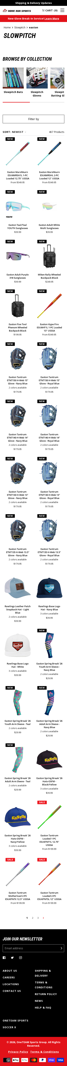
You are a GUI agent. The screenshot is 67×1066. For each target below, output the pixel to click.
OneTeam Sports (15, 1020)
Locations (11, 984)
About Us (10, 970)
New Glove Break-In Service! (33, 18)
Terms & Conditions (44, 985)
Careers (9, 977)
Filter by (33, 119)
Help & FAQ (43, 1007)
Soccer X (9, 1027)
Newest (18, 132)
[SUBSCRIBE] (58, 948)
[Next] (43, 918)
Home (7, 27)
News (39, 1001)
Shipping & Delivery (43, 973)
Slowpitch (19, 27)
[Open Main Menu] (62, 10)
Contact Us (12, 991)
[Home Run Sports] (17, 10)
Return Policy (46, 994)
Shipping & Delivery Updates (33, 3)
